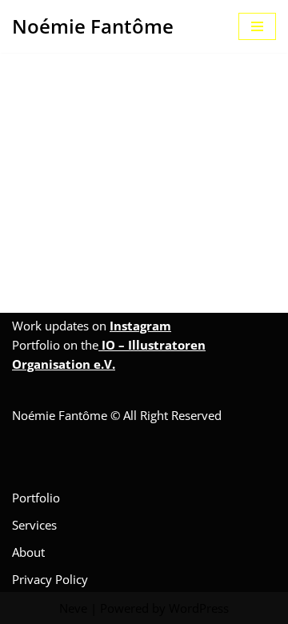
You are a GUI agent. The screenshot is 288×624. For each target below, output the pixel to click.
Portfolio (36, 498)
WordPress (199, 608)
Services (34, 525)
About (28, 552)
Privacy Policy (50, 579)
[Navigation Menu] (257, 26)
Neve (73, 608)
